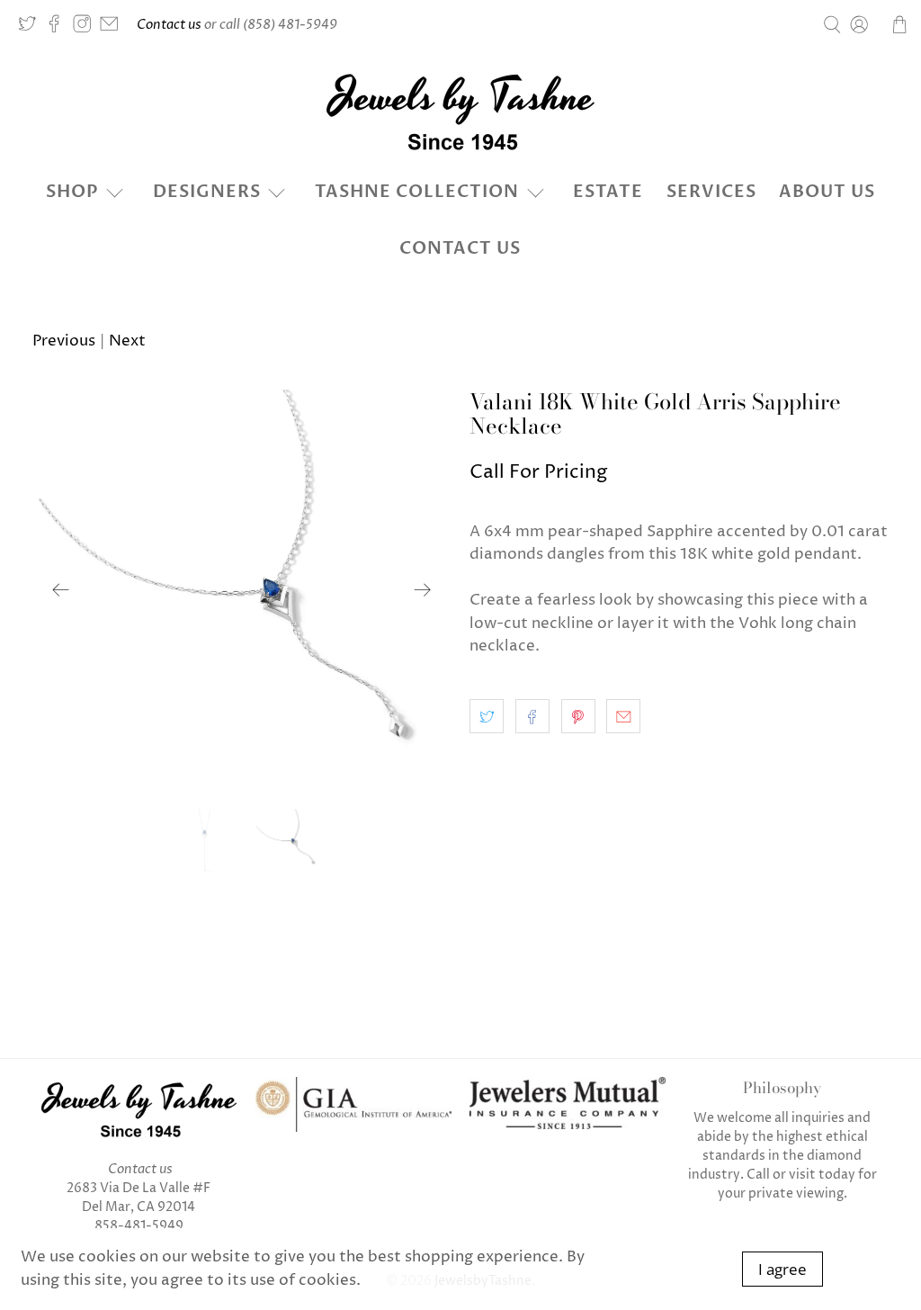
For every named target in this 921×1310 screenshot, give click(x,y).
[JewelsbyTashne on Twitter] (31, 28)
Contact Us (460, 248)
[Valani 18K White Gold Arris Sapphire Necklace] (242, 591)
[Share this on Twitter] (486, 716)
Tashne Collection (417, 191)
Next (127, 341)
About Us (827, 191)
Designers (207, 191)
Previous (63, 341)
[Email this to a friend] (623, 716)
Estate (608, 191)
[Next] (423, 590)
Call (758, 1174)
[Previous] (61, 590)
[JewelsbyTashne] (460, 112)
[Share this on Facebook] (532, 716)
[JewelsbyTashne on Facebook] (58, 28)
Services (711, 191)
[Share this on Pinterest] (578, 716)
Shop (72, 191)
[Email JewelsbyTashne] (113, 28)
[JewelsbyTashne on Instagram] (86, 28)
